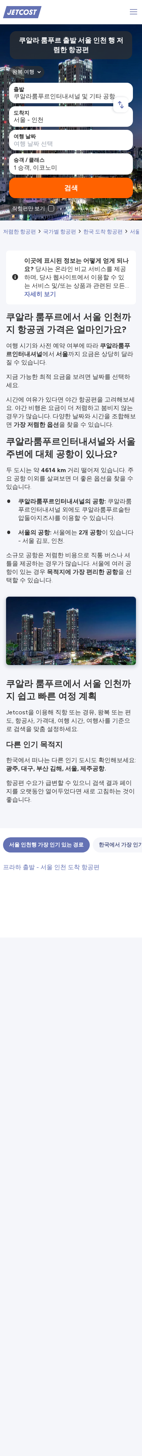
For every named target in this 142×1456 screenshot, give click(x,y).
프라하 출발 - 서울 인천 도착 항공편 (51, 867)
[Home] (22, 11)
